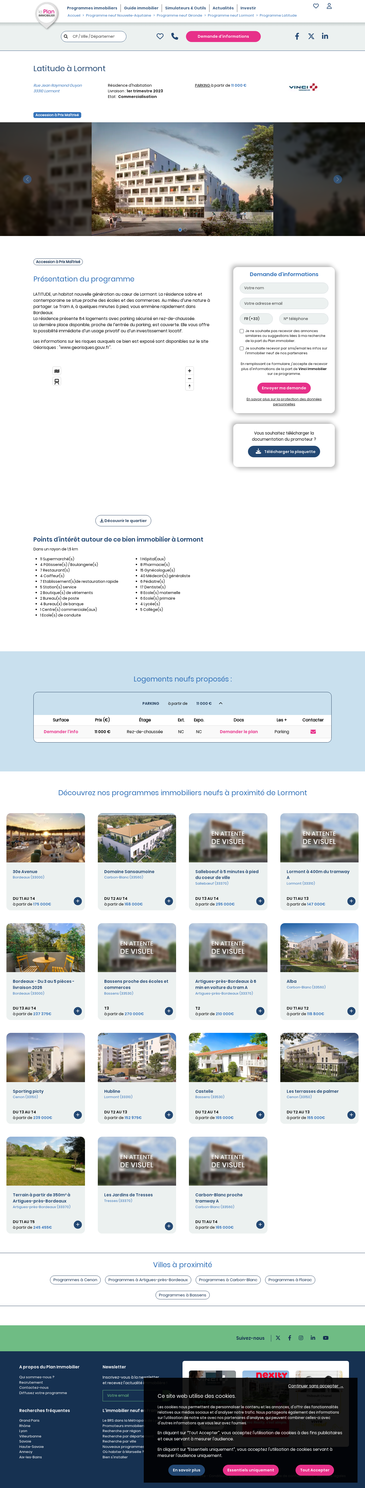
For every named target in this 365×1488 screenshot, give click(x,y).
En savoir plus (186, 1470)
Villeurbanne (30, 1436)
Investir (248, 8)
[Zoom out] (189, 378)
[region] (123, 433)
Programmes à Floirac (290, 1280)
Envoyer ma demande (284, 388)
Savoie (25, 1441)
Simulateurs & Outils (185, 8)
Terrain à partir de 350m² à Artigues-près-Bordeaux (41, 1198)
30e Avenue (25, 871)
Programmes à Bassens (182, 1295)
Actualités (223, 8)
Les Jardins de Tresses (128, 1195)
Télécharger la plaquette (290, 451)
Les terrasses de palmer (313, 1091)
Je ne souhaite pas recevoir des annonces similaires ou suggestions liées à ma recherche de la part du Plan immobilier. (285, 336)
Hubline (112, 1091)
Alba (292, 981)
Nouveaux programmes (124, 1446)
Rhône (24, 1425)
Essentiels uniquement (250, 1470)
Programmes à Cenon (75, 1280)
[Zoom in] (189, 371)
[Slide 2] (185, 229)
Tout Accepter (314, 1470)
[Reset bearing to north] (189, 386)
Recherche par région (122, 1430)
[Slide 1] (180, 230)
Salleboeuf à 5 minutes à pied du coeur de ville (227, 875)
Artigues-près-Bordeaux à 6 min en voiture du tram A (225, 984)
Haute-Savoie (31, 1446)
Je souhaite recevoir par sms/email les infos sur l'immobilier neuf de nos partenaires (286, 350)
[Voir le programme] (78, 901)
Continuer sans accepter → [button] (316, 1386)
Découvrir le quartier (125, 520)
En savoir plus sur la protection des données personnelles (284, 401)
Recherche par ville (119, 1441)
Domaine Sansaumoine (129, 871)
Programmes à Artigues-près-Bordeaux (148, 1280)
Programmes (92, 8)
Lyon (23, 1430)
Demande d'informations (223, 36)
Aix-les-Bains (30, 1457)
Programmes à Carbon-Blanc (228, 1280)
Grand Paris (29, 1420)
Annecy (25, 1451)
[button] (329, 6)
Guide (141, 8)
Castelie (204, 1091)
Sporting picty (28, 1091)
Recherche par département (128, 1436)
